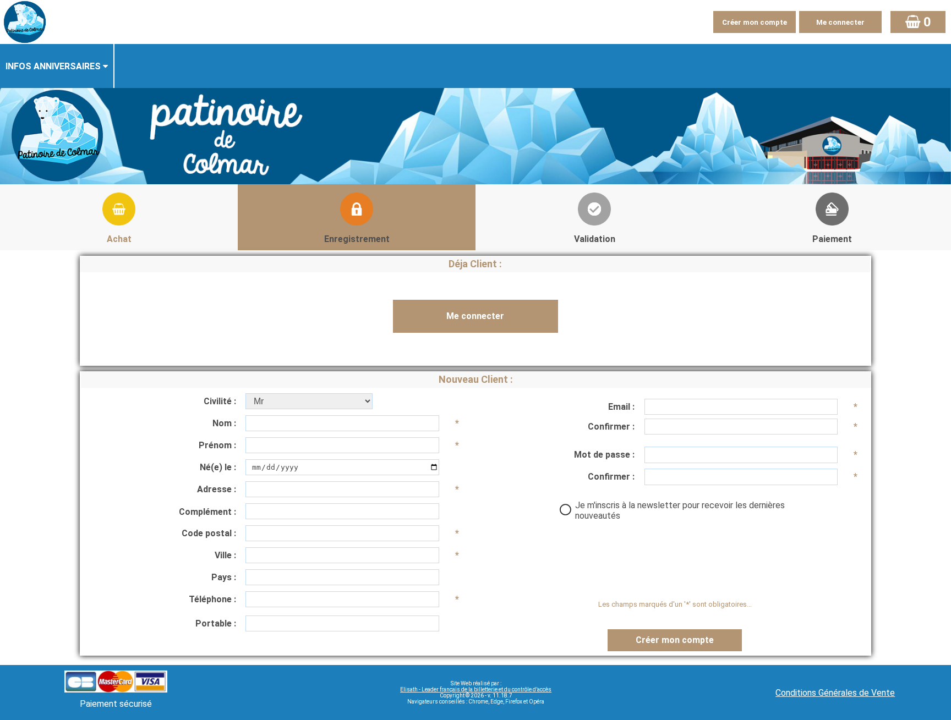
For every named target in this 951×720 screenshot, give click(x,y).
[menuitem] (57, 66)
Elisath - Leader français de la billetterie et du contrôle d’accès (475, 689)
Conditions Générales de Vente (835, 693)
